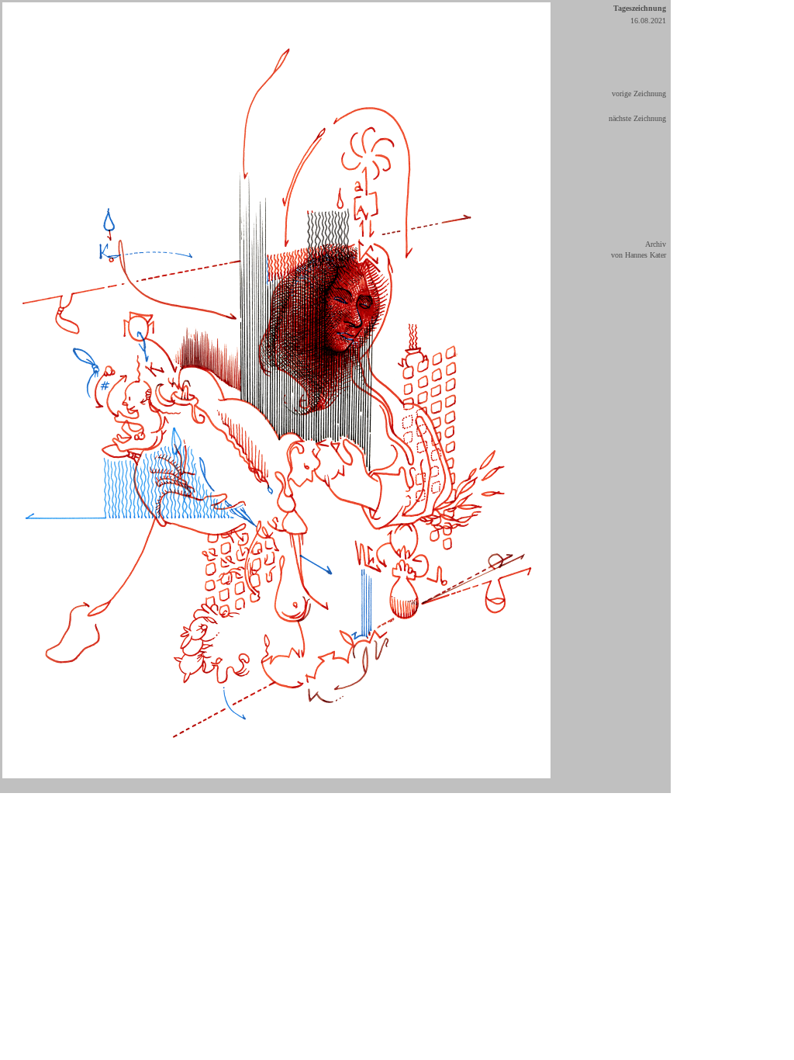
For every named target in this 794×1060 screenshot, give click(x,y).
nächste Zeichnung (637, 118)
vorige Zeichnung (639, 93)
